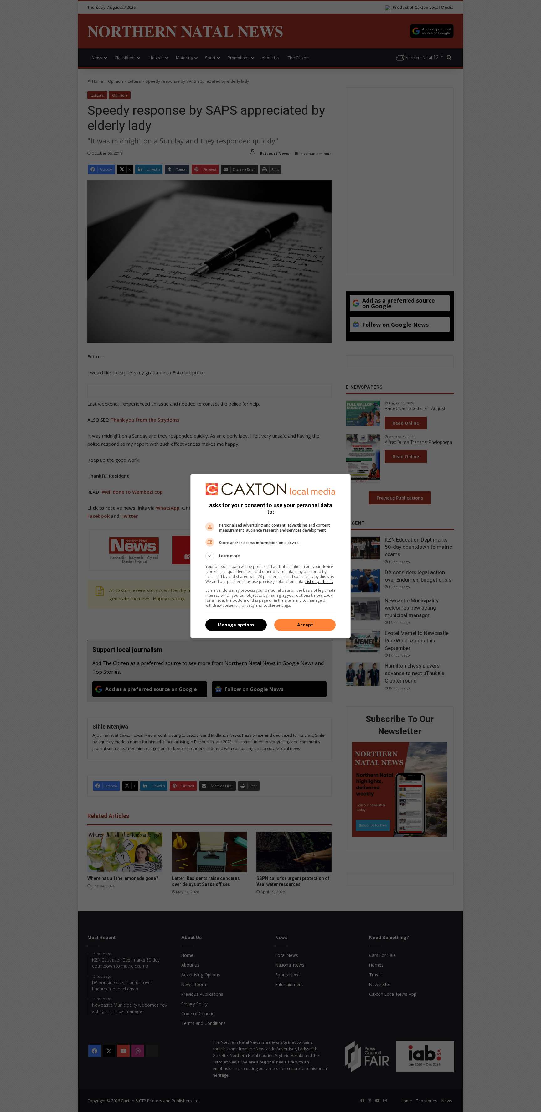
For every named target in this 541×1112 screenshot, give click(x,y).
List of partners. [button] (319, 581)
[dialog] (270, 556)
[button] (270, 556)
